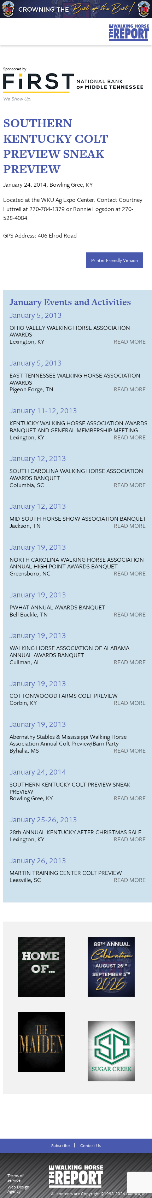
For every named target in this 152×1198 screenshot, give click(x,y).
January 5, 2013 (36, 314)
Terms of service (15, 1177)
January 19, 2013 (38, 546)
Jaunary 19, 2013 (38, 723)
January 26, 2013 (38, 860)
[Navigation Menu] (4, 29)
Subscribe (60, 1145)
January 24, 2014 (38, 771)
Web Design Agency (18, 1189)
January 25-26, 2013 (43, 819)
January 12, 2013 (38, 457)
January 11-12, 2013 (43, 410)
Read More (130, 342)
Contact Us (90, 1145)
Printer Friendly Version (114, 260)
